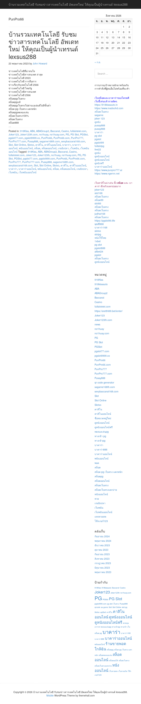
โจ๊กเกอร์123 (101, 521)
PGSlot (84, 134)
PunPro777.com (17, 141)
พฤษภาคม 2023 (103, 572)
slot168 (98, 193)
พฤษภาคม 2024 (103, 540)
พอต (97, 463)
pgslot (98, 139)
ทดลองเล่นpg (102, 431)
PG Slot (74, 134)
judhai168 (100, 213)
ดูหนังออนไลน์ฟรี (104, 427)
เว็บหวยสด (113, 671)
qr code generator (104, 382)
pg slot (98, 135)
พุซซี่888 (99, 224)
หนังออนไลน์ (101, 494)
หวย (97, 498)
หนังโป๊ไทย (100, 237)
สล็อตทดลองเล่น (105, 655)
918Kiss (24, 131)
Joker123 (14, 134)
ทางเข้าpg (100, 440)
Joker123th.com (29, 134)
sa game (104, 607)
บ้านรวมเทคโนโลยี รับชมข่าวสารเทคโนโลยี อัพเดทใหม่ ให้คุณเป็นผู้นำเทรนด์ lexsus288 (44, 45)
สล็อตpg (99, 476)
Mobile (50, 695)
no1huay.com (57, 134)
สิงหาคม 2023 (102, 558)
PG (67, 134)
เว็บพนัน (74, 148)
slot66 (98, 203)
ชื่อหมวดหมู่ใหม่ (103, 418)
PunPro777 (77, 138)
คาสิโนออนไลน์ (52, 144)
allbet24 (99, 251)
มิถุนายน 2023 (102, 567)
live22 (98, 149)
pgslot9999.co (32, 138)
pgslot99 (99, 142)
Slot (11, 144)
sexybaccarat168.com (73, 141)
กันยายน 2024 (102, 536)
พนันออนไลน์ (26, 148)
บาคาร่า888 (101, 449)
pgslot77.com (16, 138)
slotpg (98, 234)
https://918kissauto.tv (106, 104)
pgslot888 (100, 248)
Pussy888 (33, 141)
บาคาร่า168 (101, 227)
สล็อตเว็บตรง (102, 111)
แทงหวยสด (100, 516)
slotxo (98, 231)
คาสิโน (39, 144)
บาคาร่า (66, 144)
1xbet (98, 241)
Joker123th (43, 155)
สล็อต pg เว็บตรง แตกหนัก (108, 472)
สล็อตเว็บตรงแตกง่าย (106, 489)
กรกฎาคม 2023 (103, 563)
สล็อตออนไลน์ (49, 148)
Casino (65, 131)
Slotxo (30, 144)
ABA (32, 131)
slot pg (124, 607)
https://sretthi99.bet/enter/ (109, 311)
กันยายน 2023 (102, 554)
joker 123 (100, 118)
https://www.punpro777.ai (108, 170)
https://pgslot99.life (105, 220)
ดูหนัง (98, 122)
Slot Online (20, 144)
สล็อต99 (99, 200)
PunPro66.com (61, 138)
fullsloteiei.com (78, 131)
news (97, 324)
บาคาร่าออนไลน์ (27, 168)
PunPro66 (46, 138)
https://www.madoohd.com (109, 108)
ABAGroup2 (42, 131)
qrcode (97, 607)
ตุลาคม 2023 (101, 549)
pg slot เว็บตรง (113, 603)
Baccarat (55, 131)
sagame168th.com (50, 141)
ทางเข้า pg (100, 436)
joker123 (99, 189)
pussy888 (100, 125)
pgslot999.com (47, 158)
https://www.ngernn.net (107, 173)
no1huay (43, 134)
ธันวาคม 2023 (102, 545)
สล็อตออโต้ (113, 660)
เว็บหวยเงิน (122, 671)
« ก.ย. (98, 62)
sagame (99, 115)
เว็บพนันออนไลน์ (27, 172)
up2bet (103, 612)
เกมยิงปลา (63, 148)
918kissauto (101, 284)
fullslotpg (99, 146)
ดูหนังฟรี (99, 163)
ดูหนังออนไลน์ (102, 156)
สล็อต (37, 148)
